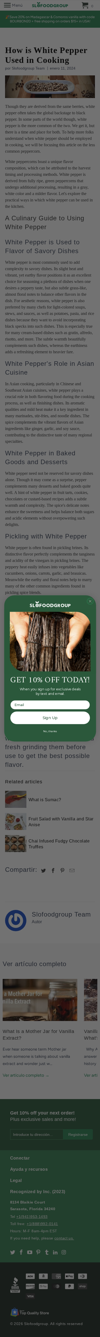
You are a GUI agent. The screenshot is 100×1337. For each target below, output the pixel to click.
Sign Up (50, 718)
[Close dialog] (90, 601)
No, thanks (50, 731)
